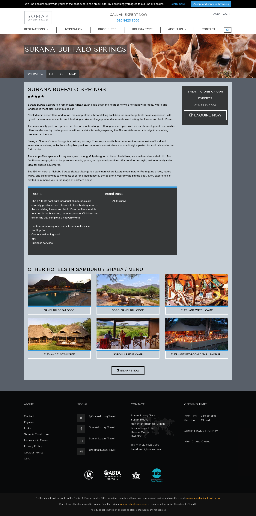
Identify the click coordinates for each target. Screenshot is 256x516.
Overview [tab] (35, 74)
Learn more (178, 3)
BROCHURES (107, 29)
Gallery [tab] (56, 74)
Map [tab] (72, 74)
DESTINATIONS (35, 29)
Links (27, 428)
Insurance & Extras (36, 440)
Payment (29, 422)
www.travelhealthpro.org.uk (133, 504)
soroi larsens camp (128, 354)
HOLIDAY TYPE (142, 29)
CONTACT (208, 29)
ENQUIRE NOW (207, 115)
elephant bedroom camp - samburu (196, 354)
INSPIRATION (73, 29)
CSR (27, 458)
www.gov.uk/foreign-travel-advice (203, 498)
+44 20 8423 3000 (147, 444)
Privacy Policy (33, 446)
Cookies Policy (33, 452)
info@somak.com (150, 449)
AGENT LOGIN (221, 13)
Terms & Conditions (36, 434)
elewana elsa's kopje (59, 354)
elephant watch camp (197, 310)
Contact (29, 416)
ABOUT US (175, 29)
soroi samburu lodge (128, 310)
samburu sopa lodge (59, 310)
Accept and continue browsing (211, 3)
